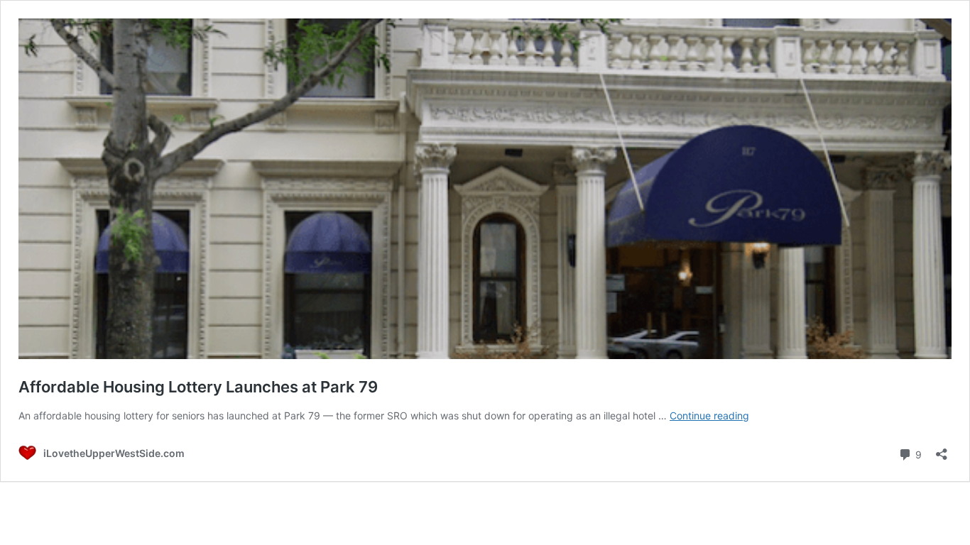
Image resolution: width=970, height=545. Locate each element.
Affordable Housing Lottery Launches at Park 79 (198, 387)
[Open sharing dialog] (942, 450)
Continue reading (709, 415)
